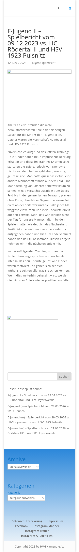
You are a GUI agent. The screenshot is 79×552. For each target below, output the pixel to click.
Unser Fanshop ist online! (24, 389)
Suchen (64, 376)
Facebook (21, 526)
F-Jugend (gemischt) (43, 63)
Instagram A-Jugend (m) (37, 536)
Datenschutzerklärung (27, 521)
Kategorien (14, 492)
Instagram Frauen (37, 531)
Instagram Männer (46, 526)
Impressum (55, 521)
